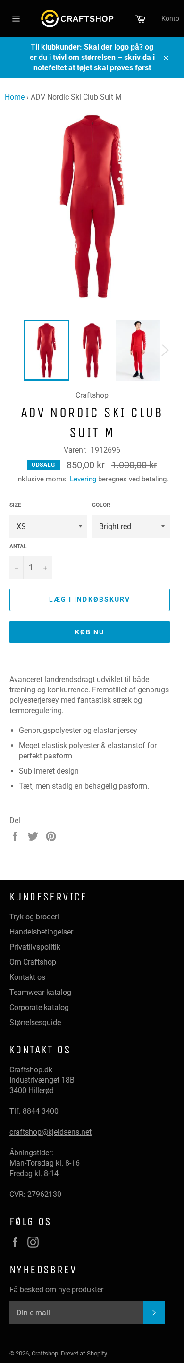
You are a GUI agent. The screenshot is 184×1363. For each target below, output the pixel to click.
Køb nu (90, 632)
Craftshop (45, 1353)
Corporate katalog (39, 1007)
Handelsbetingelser (41, 931)
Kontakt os (27, 977)
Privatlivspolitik (34, 946)
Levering (83, 479)
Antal (18, 546)
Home (15, 97)
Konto (170, 18)
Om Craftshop (32, 962)
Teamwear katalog (40, 992)
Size (15, 505)
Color (101, 505)
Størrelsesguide (35, 1022)
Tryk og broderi (34, 916)
